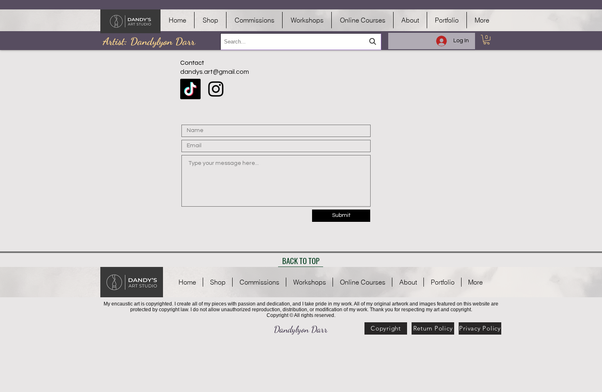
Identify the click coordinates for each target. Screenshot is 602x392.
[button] (486, 40)
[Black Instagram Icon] (216, 89)
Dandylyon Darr (301, 329)
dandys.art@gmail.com (214, 71)
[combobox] (300, 41)
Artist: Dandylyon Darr (149, 41)
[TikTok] (190, 89)
